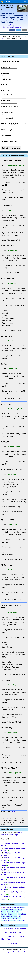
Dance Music (11, 912)
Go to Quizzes (13, 932)
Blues (3, 916)
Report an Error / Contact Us (15, 952)
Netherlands (22, 914)
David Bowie (12, 914)
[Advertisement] (14, 47)
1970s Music (21, 907)
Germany (4, 914)
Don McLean (12, 920)
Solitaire (4, 920)
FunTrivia (11, 943)
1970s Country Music (14, 918)
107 (25, 38)
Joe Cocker (21, 920)
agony (8, 818)
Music (14, 907)
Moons (3, 912)
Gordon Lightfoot (11, 916)
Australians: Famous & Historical (11, 910)
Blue (17, 912)
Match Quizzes (6, 907)
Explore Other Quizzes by (15, 928)
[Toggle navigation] (24, 1)
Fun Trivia (7, 2)
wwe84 (4, 38)
